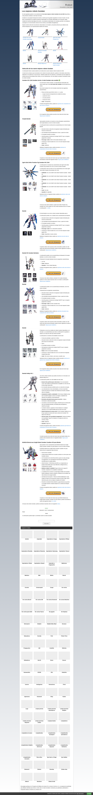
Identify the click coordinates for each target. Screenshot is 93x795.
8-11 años (54, 501)
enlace (58, 503)
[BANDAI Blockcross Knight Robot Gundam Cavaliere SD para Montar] (25, 465)
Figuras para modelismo (45, 115)
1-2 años (48, 208)
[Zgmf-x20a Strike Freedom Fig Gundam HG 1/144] (60, 32)
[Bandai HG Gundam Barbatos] (45, 45)
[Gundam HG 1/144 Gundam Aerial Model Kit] (30, 32)
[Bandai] (30, 45)
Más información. (80, 793)
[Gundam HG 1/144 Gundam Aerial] (25, 103)
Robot (68, 4)
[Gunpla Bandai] (45, 32)
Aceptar (89, 793)
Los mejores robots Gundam (33, 11)
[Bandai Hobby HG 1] (45, 58)
